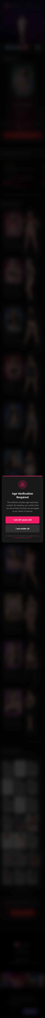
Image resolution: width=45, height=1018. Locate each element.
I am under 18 (22, 528)
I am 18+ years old (23, 520)
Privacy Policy (27, 537)
